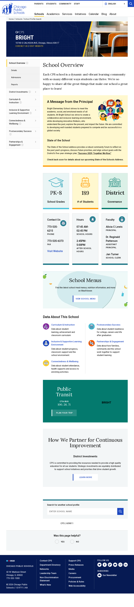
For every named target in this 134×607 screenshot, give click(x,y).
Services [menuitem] (67, 14)
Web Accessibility (77, 586)
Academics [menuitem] (53, 14)
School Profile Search (32, 19)
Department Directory (50, 565)
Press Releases (76, 565)
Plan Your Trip (64, 413)
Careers (72, 573)
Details (14, 70)
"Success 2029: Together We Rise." (94, 153)
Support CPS (75, 560)
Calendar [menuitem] (94, 14)
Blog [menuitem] (104, 14)
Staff (77, 4)
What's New (45, 585)
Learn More (85, 477)
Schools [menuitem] (39, 14)
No (77, 542)
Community (65, 4)
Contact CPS (46, 560)
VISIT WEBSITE (36, 46)
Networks (44, 569)
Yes (63, 542)
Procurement (75, 577)
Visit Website (55, 251)
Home (11, 19)
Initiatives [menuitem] (80, 14)
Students (51, 4)
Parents (38, 4)
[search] (82, 511)
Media (71, 569)
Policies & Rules (76, 581)
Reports (14, 84)
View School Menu (86, 299)
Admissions (16, 77)
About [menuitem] (112, 14)
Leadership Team (48, 573)
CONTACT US (21, 46)
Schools (19, 19)
